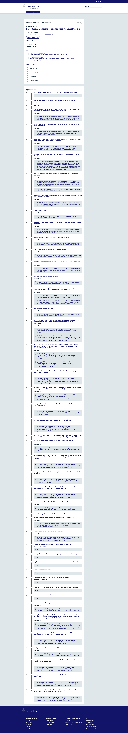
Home (27, 22)
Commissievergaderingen (46, 22)
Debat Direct (48, 34)
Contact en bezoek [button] (84, 12)
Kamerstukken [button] (60, 12)
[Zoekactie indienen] (100, 6)
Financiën (34, 46)
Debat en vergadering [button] (32, 12)
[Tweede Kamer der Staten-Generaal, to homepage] (31, 6)
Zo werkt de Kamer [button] (71, 12)
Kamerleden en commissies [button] (47, 12)
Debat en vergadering (34, 22)
